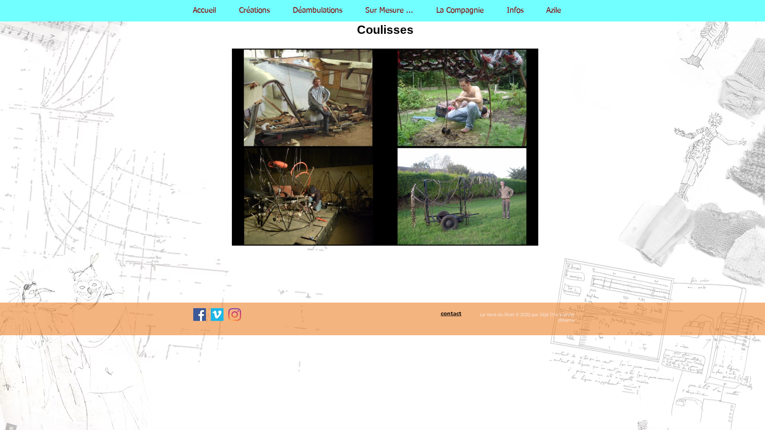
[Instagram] (234, 314)
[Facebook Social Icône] (199, 314)
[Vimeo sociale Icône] (217, 314)
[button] (465, 11)
